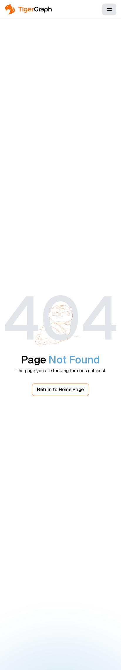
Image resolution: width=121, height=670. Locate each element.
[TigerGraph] (28, 9)
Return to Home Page (60, 389)
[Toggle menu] (109, 9)
